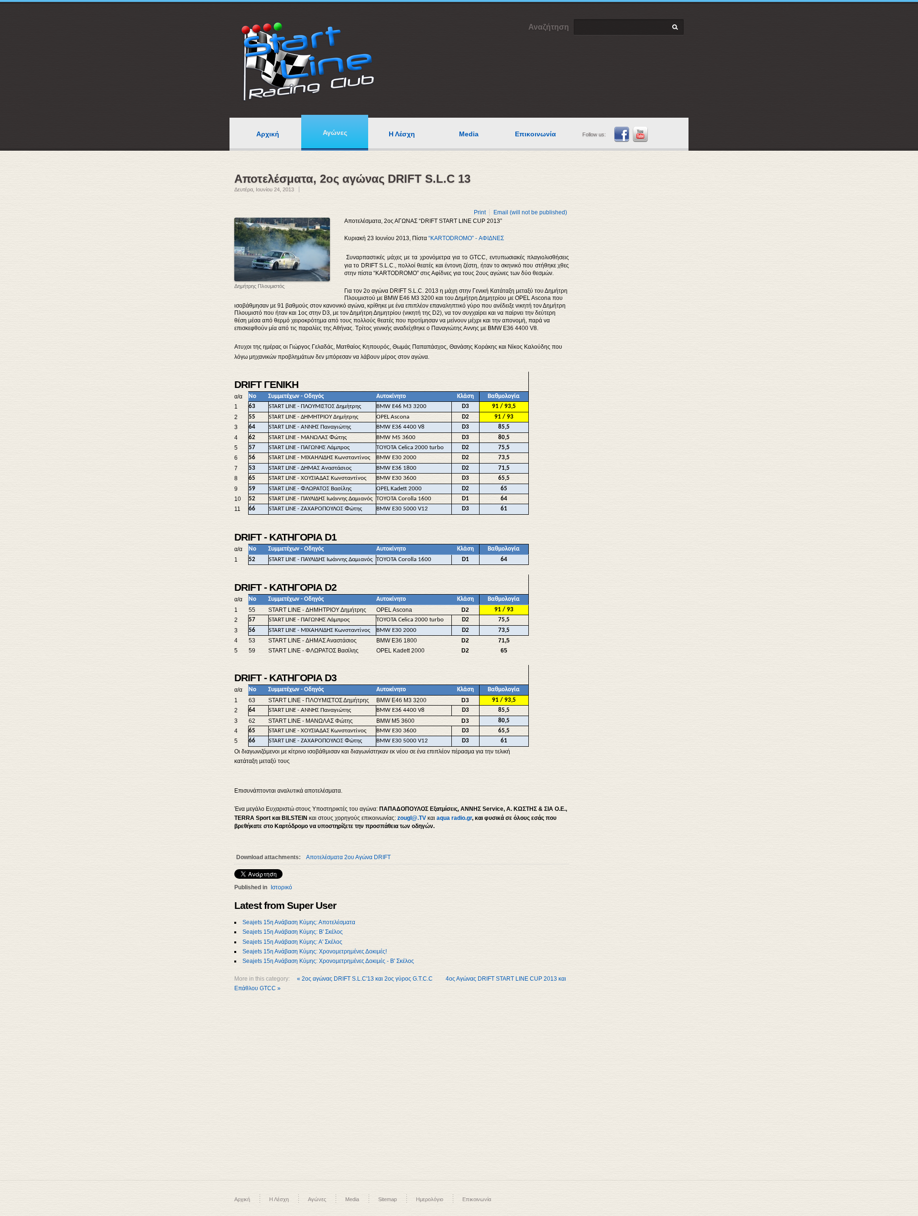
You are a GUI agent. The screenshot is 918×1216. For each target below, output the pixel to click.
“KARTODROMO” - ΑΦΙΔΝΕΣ (466, 238)
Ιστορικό (281, 887)
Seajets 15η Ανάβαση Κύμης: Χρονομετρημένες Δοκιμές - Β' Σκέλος (328, 961)
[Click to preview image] (282, 249)
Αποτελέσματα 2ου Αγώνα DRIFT (348, 857)
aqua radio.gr (454, 818)
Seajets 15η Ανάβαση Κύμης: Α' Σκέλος (292, 942)
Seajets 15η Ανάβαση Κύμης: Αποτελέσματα (298, 922)
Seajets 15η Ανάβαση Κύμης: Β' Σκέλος (292, 932)
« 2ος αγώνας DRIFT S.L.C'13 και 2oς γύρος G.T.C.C (365, 978)
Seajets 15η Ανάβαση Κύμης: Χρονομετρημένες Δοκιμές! (314, 951)
